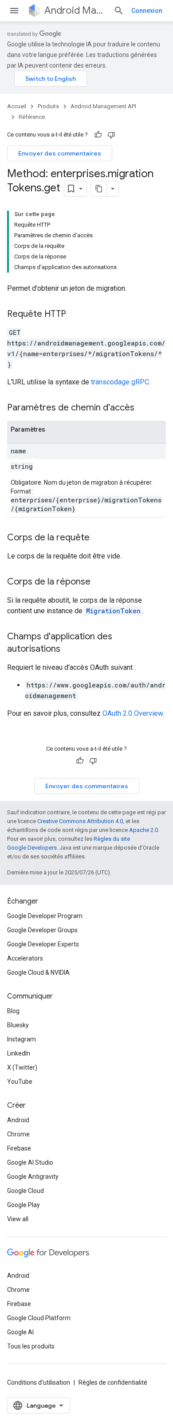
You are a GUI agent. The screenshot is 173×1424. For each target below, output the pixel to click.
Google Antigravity (33, 1176)
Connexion (146, 10)
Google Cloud (25, 1190)
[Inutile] (111, 134)
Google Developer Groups (42, 930)
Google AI (20, 1332)
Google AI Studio (30, 1162)
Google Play (23, 1204)
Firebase (19, 1148)
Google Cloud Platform (39, 1317)
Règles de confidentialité (113, 1382)
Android (18, 1120)
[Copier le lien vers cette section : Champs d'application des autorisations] (69, 649)
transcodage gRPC (120, 382)
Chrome (18, 1134)
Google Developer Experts (43, 944)
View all (17, 1219)
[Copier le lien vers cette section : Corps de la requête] (98, 538)
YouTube (19, 1081)
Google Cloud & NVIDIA (38, 972)
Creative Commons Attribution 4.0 (80, 821)
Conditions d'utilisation (38, 1382)
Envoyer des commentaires (59, 153)
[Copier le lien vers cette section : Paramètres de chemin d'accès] (143, 408)
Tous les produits (31, 1346)
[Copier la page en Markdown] (99, 188)
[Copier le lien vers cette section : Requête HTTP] (75, 314)
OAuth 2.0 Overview (132, 713)
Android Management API (75, 10)
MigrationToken (113, 611)
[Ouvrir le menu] (14, 10)
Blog (13, 1010)
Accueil (16, 106)
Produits (48, 106)
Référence (32, 117)
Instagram (21, 1039)
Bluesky (18, 1025)
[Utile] (98, 134)
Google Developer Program (45, 915)
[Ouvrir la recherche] (119, 10)
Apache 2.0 (143, 830)
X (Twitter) (22, 1067)
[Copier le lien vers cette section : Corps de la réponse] (99, 582)
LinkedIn (18, 1053)
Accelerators (25, 958)
